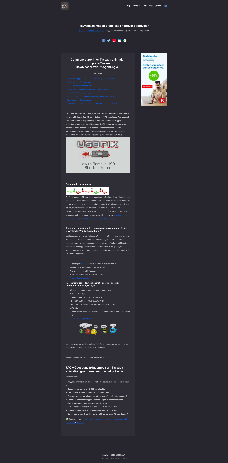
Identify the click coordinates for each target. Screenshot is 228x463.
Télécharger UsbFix (152, 6)
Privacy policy (115, 458)
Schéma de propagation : (80, 86)
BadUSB (80, 422)
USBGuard (70, 422)
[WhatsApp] (124, 40)
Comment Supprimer (95, 31)
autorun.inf (108, 419)
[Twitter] (108, 40)
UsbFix (83, 264)
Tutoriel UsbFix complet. (79, 278)
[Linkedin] (119, 40)
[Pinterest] (114, 40)
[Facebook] (165, 5)
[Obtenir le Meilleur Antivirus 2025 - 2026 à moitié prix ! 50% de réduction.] (154, 79)
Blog (128, 6)
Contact (136, 6)
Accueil (82, 31)
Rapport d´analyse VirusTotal (81, 319)
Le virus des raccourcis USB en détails (99, 218)
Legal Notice (105, 458)
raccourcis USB (121, 419)
